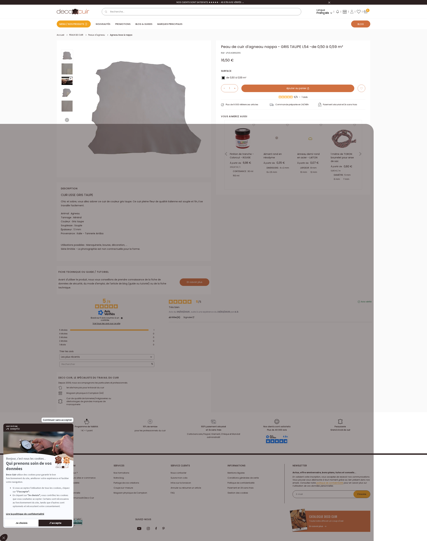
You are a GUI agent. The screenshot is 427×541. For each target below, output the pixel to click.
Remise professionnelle (68, 492)
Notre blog (119, 477)
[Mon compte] (351, 11)
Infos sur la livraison (181, 482)
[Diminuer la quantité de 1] (223, 88)
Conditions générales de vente (243, 477)
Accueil (60, 34)
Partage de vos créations (126, 482)
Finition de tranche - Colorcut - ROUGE (242, 155)
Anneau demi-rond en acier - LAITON (308, 155)
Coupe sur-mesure (123, 487)
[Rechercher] (106, 11)
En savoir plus (194, 282)
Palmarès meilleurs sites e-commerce (76, 477)
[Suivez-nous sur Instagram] (148, 528)
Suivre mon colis (179, 477)
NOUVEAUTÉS (103, 24)
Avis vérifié (366, 301)
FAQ (172, 492)
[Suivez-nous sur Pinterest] (163, 528)
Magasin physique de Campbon (130, 492)
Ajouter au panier (296, 88)
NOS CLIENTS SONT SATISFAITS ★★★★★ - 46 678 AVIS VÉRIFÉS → (210, 2)
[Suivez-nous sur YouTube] (139, 528)
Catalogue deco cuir (323, 516)
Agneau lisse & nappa (121, 34)
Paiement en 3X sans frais (241, 487)
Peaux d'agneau (96, 34)
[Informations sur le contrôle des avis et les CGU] (121, 318)
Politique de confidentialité (241, 482)
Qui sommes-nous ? (67, 472)
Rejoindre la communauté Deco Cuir (75, 497)
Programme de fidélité (68, 482)
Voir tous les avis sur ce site (106, 323)
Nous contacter (178, 472)
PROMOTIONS (122, 24)
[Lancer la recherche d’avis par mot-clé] (152, 364)
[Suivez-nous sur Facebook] (156, 528)
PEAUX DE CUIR (76, 34)
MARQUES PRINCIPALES (169, 24)
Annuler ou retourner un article (186, 487)
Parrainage (62, 487)
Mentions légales (236, 472)
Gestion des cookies (238, 492)
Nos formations (121, 472)
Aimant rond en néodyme (273, 155)
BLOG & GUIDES (143, 24)
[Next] (67, 120)
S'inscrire (361, 494)
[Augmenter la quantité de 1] (236, 88)
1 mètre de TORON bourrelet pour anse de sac (342, 157)
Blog (361, 24)
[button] (337, 12)
